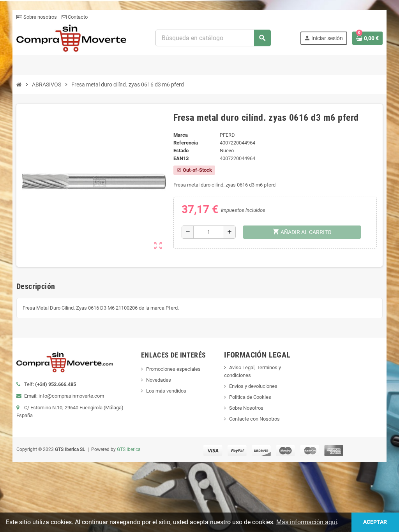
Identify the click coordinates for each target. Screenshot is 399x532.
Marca (180, 135)
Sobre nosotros (39, 17)
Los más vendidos (166, 391)
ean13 (181, 158)
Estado (181, 150)
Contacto (77, 17)
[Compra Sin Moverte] (71, 38)
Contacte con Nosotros (254, 419)
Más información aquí (306, 522)
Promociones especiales (173, 369)
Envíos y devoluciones (253, 386)
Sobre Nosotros (246, 408)
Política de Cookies (250, 397)
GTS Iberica (129, 449)
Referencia (185, 143)
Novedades (158, 380)
